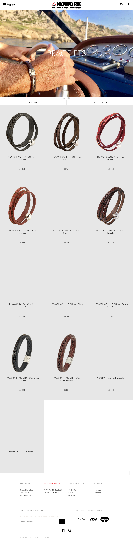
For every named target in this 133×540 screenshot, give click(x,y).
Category (32, 102)
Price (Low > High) (99, 102)
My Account (97, 490)
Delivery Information (26, 490)
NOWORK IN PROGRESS (53, 490)
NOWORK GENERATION (52, 492)
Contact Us (72, 490)
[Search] (128, 4)
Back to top (127, 473)
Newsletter (96, 498)
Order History (97, 492)
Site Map (71, 495)
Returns (70, 492)
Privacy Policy (24, 492)
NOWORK (68, 4)
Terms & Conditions (26, 495)
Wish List (96, 495)
